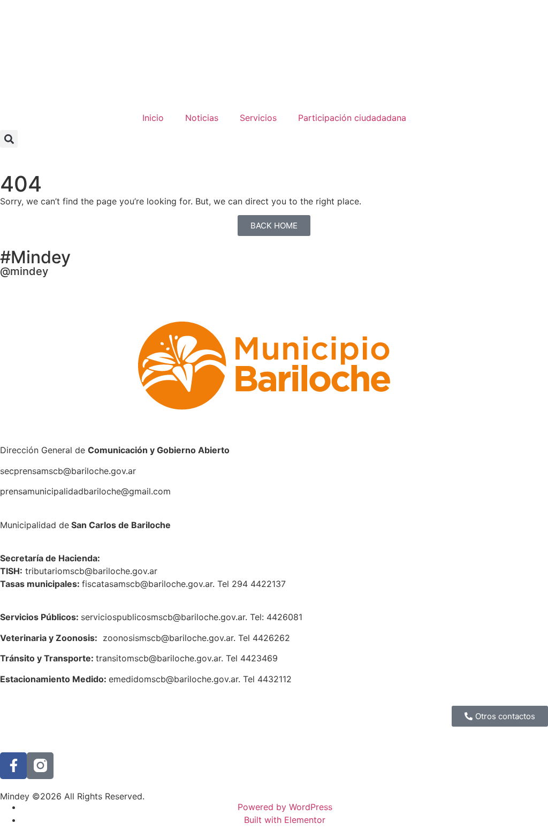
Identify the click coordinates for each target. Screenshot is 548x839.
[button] (9, 139)
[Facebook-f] (13, 765)
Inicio (153, 117)
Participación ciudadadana (352, 117)
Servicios (258, 117)
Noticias (201, 117)
